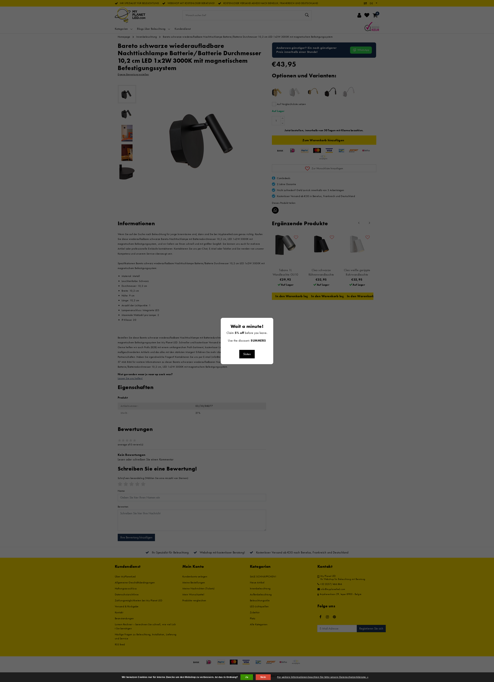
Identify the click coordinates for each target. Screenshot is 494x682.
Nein (263, 677)
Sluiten (247, 354)
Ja (246, 677)
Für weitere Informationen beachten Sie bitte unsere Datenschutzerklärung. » (322, 677)
